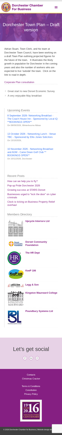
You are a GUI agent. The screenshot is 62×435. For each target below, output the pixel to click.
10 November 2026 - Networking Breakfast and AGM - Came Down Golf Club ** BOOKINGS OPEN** (30, 152)
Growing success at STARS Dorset (26, 190)
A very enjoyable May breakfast (25, 95)
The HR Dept (32, 252)
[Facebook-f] (25, 358)
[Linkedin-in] (31, 358)
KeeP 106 (30, 270)
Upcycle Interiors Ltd (37, 221)
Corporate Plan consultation (19, 82)
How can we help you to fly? (22, 181)
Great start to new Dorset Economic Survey (31, 91)
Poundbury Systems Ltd (39, 311)
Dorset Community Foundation (36, 243)
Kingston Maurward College (41, 292)
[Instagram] (37, 358)
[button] (56, 7)
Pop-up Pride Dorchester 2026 (23, 185)
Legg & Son (32, 284)
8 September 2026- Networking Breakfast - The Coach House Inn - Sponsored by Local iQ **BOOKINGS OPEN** (32, 118)
